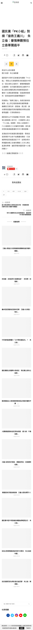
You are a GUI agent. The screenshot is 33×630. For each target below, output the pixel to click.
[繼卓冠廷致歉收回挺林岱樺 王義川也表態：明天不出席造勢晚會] (16, 297)
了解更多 (28, 628)
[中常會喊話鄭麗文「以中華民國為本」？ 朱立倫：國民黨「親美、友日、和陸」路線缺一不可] (16, 327)
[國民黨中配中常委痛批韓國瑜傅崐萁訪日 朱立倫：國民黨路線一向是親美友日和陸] (16, 508)
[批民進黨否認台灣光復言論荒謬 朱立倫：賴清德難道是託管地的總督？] (16, 569)
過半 (4, 195)
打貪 (8, 191)
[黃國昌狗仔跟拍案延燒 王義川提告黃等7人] (16, 480)
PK (3, 191)
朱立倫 (19, 191)
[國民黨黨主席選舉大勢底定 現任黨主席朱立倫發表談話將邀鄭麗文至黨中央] (16, 358)
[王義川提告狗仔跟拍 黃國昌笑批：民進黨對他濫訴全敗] (16, 449)
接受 (21, 628)
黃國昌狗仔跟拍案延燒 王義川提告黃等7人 (16, 492)
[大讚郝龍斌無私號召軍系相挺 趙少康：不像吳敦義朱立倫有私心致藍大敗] (16, 419)
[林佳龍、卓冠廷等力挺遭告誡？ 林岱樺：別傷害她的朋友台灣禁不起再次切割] (16, 266)
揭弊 (14, 191)
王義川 (25, 191)
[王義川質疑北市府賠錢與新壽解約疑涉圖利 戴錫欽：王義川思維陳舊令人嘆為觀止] (16, 235)
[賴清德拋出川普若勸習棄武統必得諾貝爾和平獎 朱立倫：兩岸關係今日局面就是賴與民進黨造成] (16, 388)
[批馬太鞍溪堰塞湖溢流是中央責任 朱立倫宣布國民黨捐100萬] (16, 538)
